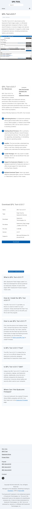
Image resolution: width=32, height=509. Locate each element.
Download (16, 242)
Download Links (23, 91)
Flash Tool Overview (24, 89)
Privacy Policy (5, 457)
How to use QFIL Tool (19, 337)
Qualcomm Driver (6, 454)
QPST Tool (5, 451)
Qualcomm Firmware (24, 95)
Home (4, 17)
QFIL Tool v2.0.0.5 (6, 470)
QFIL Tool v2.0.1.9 (6, 464)
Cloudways (10, 490)
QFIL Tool (16, 1)
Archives (7, 17)
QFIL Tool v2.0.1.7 (6, 467)
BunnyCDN (21, 490)
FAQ (20, 93)
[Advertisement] (16, 72)
